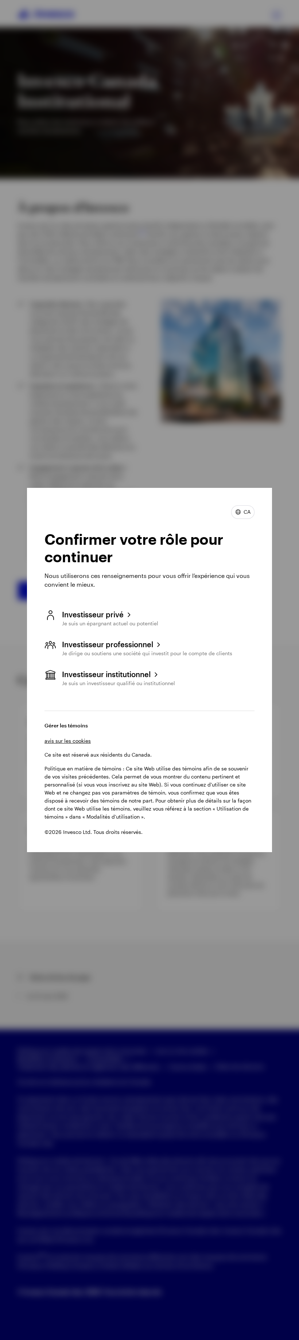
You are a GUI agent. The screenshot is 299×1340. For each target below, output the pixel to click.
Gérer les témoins (66, 725)
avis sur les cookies (67, 741)
